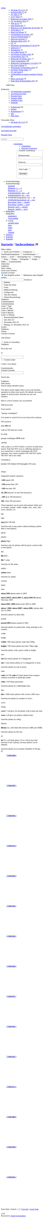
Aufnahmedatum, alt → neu (18, 195)
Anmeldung (18, 144)
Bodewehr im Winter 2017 (21, 59)
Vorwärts (24, 1209)
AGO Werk (15, 17)
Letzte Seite (34, 1209)
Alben (3, 8)
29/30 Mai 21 (16, 30)
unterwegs (15, 48)
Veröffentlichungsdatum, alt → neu (21, 200)
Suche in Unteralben (12, 342)
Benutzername (24, 155)
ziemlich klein (13, 223)
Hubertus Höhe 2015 (19, 41)
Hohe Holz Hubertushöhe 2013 (23, 81)
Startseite (7, 244)
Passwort (21, 162)
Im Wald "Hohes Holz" (20, 70)
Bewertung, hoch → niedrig (19, 202)
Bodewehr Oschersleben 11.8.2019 (24, 63)
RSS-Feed (15, 116)
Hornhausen (15, 50)
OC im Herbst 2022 (18, 21)
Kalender (14, 103)
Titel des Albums (10, 295)
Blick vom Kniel (17, 79)
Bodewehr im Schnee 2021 (21, 19)
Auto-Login (23, 169)
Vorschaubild (13, 218)
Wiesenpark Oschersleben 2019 (23, 68)
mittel (10, 228)
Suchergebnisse (24, 244)
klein (10, 225)
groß (9, 230)
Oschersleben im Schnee (20, 34)
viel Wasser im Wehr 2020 (21, 54)
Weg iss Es (15, 23)
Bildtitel (7, 282)
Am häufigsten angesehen (21, 91)
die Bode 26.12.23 (18, 10)
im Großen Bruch (18, 52)
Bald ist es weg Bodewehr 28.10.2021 (25, 28)
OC (12, 43)
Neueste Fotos (16, 96)
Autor (6, 287)
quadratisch (12, 216)
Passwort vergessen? (29, 148)
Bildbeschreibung (10, 290)
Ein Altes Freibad (17, 65)
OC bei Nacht (16, 72)
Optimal (11, 232)
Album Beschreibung (12, 297)
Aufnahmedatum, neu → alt (18, 193)
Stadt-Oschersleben (18, 1216)
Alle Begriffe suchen (12, 275)
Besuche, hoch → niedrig (18, 207)
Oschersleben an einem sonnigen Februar (27, 74)
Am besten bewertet (18, 94)
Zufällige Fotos (16, 100)
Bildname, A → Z (15, 188)
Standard (11, 186)
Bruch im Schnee (17, 32)
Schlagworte (15, 107)
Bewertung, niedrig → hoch (19, 205)
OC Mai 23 (15, 15)
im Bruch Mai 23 (17, 12)
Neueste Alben (16, 98)
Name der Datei (10, 285)
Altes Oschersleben (18, 61)
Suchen (13, 109)
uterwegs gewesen (18, 39)
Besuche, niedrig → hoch (18, 209)
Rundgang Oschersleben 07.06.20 (24, 46)
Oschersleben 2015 (18, 57)
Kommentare (16, 111)
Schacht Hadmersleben (19, 37)
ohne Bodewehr (17, 26)
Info (12, 114)
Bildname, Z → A (15, 191)
